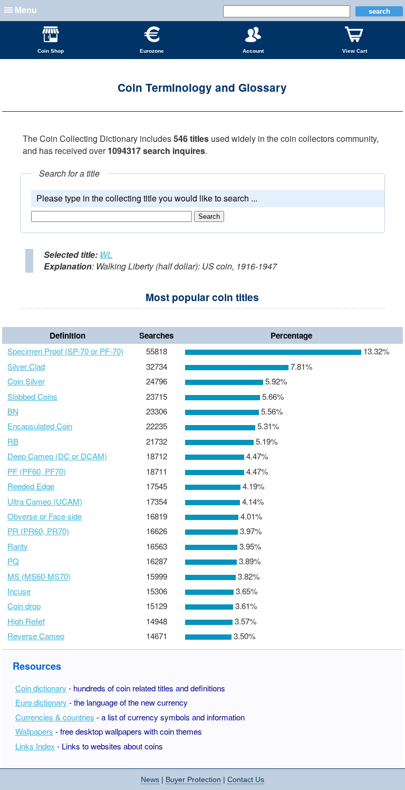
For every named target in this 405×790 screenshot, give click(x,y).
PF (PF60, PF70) (36, 471)
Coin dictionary (40, 687)
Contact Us (245, 779)
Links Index (35, 746)
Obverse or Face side (44, 516)
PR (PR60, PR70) (38, 530)
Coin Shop (50, 51)
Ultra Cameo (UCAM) (44, 501)
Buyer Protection (193, 779)
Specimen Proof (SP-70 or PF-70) (65, 351)
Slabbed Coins (32, 396)
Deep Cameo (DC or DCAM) (57, 455)
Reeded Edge (30, 486)
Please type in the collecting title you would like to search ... (146, 198)
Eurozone (152, 51)
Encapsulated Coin (39, 425)
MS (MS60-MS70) (39, 576)
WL (106, 254)
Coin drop (24, 605)
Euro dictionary (41, 702)
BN (12, 411)
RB (12, 441)
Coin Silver (26, 381)
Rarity (17, 546)
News (150, 779)
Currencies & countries (54, 716)
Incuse (19, 590)
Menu (26, 10)
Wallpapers (34, 731)
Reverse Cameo (35, 635)
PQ (13, 560)
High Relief (26, 621)
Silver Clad (26, 366)
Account (253, 51)
